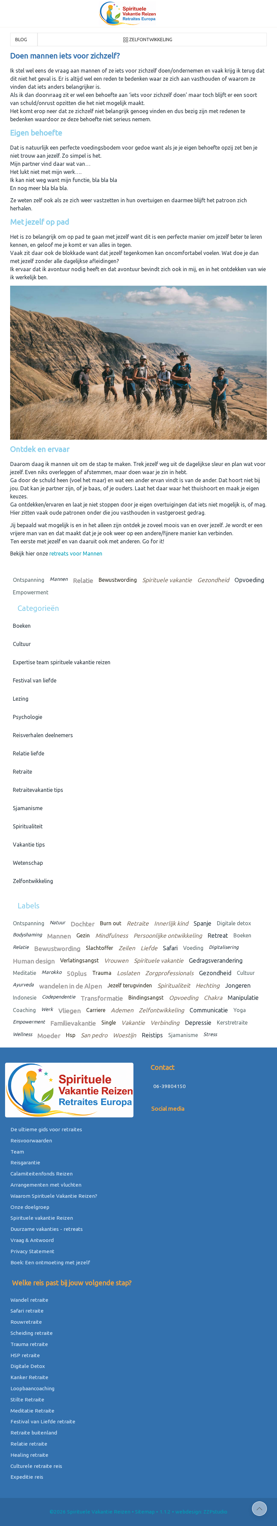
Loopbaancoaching (31, 1388)
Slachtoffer (99, 948)
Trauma (101, 973)
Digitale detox (234, 923)
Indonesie (24, 997)
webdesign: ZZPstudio (201, 1512)
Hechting (208, 985)
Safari (170, 948)
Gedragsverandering (216, 960)
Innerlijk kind (171, 923)
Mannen (59, 579)
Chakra (213, 997)
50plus (77, 973)
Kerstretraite (232, 1022)
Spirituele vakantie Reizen (41, 1218)
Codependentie (58, 997)
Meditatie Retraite (31, 1411)
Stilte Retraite (26, 1399)
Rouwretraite (25, 1322)
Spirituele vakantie (167, 580)
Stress (210, 1034)
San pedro (94, 1035)
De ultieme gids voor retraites (45, 1129)
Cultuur (20, 644)
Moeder (48, 1035)
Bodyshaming (27, 934)
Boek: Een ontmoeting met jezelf (49, 1262)
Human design (34, 961)
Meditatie (24, 973)
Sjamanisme (26, 808)
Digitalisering (223, 947)
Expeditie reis (26, 1477)
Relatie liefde (27, 753)
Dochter (83, 924)
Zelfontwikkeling (150, 39)
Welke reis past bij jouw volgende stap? (71, 1283)
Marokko (51, 972)
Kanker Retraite (28, 1377)
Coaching (24, 1010)
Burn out (110, 923)
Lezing (19, 699)
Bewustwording (118, 580)
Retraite (21, 772)
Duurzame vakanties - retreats (46, 1229)
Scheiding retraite (31, 1333)
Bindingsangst (145, 997)
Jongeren (238, 985)
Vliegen (69, 1010)
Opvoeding (249, 580)
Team (16, 1152)
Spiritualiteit (26, 826)
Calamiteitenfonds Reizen (41, 1173)
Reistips (152, 1035)
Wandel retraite (28, 1300)
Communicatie (209, 1010)
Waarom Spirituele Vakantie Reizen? (53, 1196)
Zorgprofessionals (169, 973)
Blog (20, 39)
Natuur (57, 922)
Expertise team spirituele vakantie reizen (60, 662)
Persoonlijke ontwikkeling (167, 935)
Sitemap (145, 1512)
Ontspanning (28, 580)
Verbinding (164, 1022)
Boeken (20, 626)
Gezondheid (213, 580)
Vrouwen (116, 960)
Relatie (83, 580)
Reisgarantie (24, 1162)
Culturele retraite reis (35, 1466)
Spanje (202, 923)
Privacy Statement (31, 1251)
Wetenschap (26, 863)
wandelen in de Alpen (70, 986)
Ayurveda (23, 984)
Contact (162, 1067)
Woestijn (124, 1035)
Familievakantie (73, 1023)
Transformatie (102, 998)
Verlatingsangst (79, 960)
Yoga (239, 1010)
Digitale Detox (27, 1366)
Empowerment (30, 592)
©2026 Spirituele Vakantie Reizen (90, 1512)
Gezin (83, 935)
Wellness (22, 1034)
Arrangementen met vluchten (45, 1185)
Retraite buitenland (33, 1433)
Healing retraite (28, 1455)
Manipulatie (243, 997)
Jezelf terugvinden (129, 985)
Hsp (70, 1035)
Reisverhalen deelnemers (41, 735)
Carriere (95, 1010)
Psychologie (26, 717)
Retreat (217, 935)
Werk (47, 1009)
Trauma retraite (28, 1344)
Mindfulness (111, 935)
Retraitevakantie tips (36, 790)
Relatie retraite (28, 1444)
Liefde (149, 948)
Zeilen (127, 948)
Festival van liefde (33, 680)
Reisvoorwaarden (30, 1140)
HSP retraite (24, 1355)
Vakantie (133, 1022)
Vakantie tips (27, 845)
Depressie (198, 1022)
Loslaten (128, 973)
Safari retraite (26, 1311)
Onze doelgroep (29, 1207)
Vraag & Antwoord (31, 1240)
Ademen (122, 1010)
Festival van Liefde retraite (42, 1421)
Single (108, 1022)
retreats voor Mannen (75, 553)
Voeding (193, 948)
